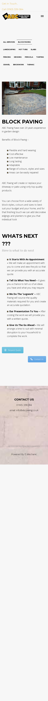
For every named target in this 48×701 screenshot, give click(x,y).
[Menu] (42, 16)
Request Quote (14, 350)
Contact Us (38, 359)
